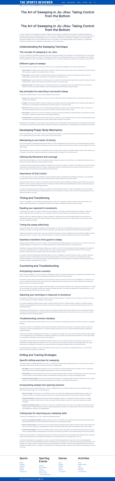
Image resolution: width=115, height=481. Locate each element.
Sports (63, 2)
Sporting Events (71, 2)
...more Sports (23, 471)
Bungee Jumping (82, 464)
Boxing (21, 462)
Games (79, 2)
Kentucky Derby (43, 472)
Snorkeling (80, 469)
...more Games (62, 471)
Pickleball (22, 464)
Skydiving (80, 468)
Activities (85, 2)
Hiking (79, 462)
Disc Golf (60, 469)
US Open (41, 469)
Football (22, 468)
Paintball (60, 464)
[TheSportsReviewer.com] (36, 2)
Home (21, 5)
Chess (60, 462)
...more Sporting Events (45, 474)
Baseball (22, 469)
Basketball (22, 466)
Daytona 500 (42, 471)
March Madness (43, 467)
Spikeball (60, 466)
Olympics (41, 465)
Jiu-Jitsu (25, 5)
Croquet (60, 468)
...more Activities (82, 471)
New (90, 2)
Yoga (79, 466)
